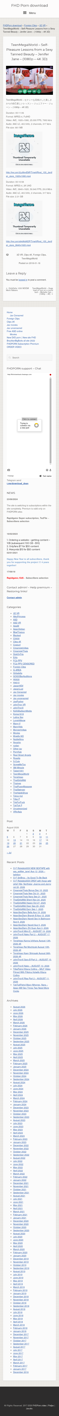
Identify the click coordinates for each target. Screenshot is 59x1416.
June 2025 (18, 1050)
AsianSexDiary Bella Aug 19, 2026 (29, 912)
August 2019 (19, 1271)
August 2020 (19, 1233)
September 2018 (21, 1305)
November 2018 (21, 1299)
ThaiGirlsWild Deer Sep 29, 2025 (29, 905)
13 (14, 839)
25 (47, 843)
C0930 (16, 638)
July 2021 (17, 1198)
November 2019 (21, 1261)
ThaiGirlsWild (19, 780)
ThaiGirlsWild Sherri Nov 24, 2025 (29, 899)
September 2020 (21, 1230)
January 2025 (19, 1066)
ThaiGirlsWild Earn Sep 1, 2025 (28, 909)
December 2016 (21, 1372)
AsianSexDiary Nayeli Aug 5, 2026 (29, 924)
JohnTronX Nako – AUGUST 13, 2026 (31, 965)
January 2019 (19, 1293)
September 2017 (21, 1343)
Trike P (16, 799)
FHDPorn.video (39, 1405)
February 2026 (20, 1025)
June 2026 (18, 1013)
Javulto (29, 1408)
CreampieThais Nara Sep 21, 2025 (30, 896)
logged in (23, 279)
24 (40, 843)
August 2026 (19, 1006)
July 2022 (17, 1161)
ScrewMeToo (19, 764)
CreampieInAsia (20, 647)
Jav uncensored (14, 327)
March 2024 (19, 1098)
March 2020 (19, 1249)
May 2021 (18, 1205)
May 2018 (18, 1318)
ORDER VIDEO (14, 346)
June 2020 (18, 1239)
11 (47, 836)
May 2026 (18, 1016)
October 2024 (19, 1076)
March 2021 (19, 1211)
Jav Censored (16, 315)
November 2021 (21, 1186)
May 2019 (18, 1280)
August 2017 (19, 1346)
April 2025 (18, 1057)
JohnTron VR (19, 704)
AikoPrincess (19, 616)
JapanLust (18, 688)
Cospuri (17, 644)
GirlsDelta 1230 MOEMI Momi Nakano (17, 289)
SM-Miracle (18, 767)
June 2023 (18, 1126)
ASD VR (17, 622)
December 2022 (21, 1145)
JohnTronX (18, 707)
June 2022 (18, 1164)
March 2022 (19, 1173)
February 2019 (20, 1290)
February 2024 (20, 1101)
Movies (13, 334)
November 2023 (21, 1110)
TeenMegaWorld (30, 258)
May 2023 (18, 1129)
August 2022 (19, 1157)
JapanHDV (18, 685)
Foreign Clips (30, 25)
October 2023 (19, 1113)
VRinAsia (17, 811)
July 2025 (17, 1047)
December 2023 (21, 1107)
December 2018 (21, 1296)
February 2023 (20, 1139)
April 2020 (18, 1246)
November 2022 (21, 1148)
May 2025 (18, 1053)
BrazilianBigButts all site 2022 (21, 340)
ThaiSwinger (19, 789)
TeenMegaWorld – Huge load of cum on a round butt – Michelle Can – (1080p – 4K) (42, 291)
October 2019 (19, 1264)
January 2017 (19, 1368)
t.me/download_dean (17, 483)
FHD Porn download (29, 5)
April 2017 (18, 1359)
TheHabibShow (20, 792)
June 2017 (18, 1353)
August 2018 (19, 1309)
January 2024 (19, 1104)
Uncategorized (20, 808)
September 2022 (21, 1154)
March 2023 (19, 1135)
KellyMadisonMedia (22, 710)
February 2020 (20, 1252)
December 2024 (21, 1069)
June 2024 (18, 1088)
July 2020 (17, 1236)
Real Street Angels (22, 754)
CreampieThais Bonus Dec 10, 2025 (30, 890)
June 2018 (18, 1315)
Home (10, 312)
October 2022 (19, 1151)
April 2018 (18, 1321)
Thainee (17, 783)
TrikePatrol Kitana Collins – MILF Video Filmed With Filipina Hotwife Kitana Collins (32, 972)
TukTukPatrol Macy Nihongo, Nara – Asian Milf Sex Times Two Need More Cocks (31, 987)
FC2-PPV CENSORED (23, 663)
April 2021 (18, 1208)
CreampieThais (20, 651)
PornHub (17, 751)
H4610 (16, 682)
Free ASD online (15, 331)
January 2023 (19, 1142)
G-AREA (17, 669)
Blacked (17, 635)
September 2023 (21, 1116)
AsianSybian (19, 628)
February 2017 (20, 1365)
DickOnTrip (18, 654)
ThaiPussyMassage (22, 786)
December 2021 (21, 1183)
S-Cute (16, 761)
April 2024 (18, 1094)
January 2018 (19, 1331)
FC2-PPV (17, 660)
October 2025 (19, 1038)
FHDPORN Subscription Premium (23, 343)
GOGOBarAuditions (22, 676)
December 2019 (21, 1258)
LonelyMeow (19, 720)
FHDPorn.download (12, 25)
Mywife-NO (18, 736)
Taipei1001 (18, 770)
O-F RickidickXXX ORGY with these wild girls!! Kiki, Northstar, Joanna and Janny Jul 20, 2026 (32, 884)
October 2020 (19, 1227)
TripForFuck (19, 802)
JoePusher (18, 701)
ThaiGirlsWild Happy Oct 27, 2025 (29, 902)
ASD (15, 619)
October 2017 (19, 1340)
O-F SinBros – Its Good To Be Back (30, 877)
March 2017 (19, 1362)
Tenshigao (18, 776)
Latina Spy (18, 717)
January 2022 (19, 1179)
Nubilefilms (18, 739)
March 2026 (19, 1022)
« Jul (9, 852)
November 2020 (21, 1224)
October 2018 (19, 1302)
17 (40, 839)
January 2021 (19, 1217)
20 (14, 843)
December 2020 (21, 1220)
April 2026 (18, 1019)
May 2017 (18, 1356)
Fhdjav (51, 1405)
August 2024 (19, 1082)
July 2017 (17, 1350)
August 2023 (19, 1120)
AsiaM (16, 625)
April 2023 (18, 1132)
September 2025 (21, 1041)
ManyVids (18, 726)
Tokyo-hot (18, 795)
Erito (15, 657)
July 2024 (17, 1085)
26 (8, 846)
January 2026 (19, 1028)
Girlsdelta (17, 673)
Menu (32, 13)
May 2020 (18, 1242)
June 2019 (18, 1277)
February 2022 (20, 1176)
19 (8, 843)
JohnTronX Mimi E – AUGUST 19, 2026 (32, 931)
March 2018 (19, 1324)
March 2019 (19, 1287)
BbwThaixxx (19, 632)
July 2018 (17, 1312)
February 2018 (20, 1327)
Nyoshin (17, 742)
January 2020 (19, 1255)
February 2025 (20, 1063)
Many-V (16, 723)
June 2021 (18, 1201)
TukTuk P (17, 805)
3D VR (42, 25)
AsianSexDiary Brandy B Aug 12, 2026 (31, 915)
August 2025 (19, 1044)
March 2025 (19, 1060)
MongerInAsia (19, 729)
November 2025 (21, 1035)
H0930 (16, 679)
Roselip (16, 758)
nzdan (16, 745)
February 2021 (20, 1214)
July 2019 (17, 1274)
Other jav (17, 748)
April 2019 (18, 1283)
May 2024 (18, 1091)
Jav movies (12, 324)
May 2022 (18, 1167)
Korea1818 (18, 713)
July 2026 (17, 1009)
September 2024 (21, 1079)
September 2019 (21, 1268)
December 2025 (21, 1031)
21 (21, 843)
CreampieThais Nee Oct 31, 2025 (29, 893)
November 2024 (21, 1072)
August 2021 (19, 1195)
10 (40, 836)
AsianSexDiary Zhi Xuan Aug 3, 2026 (31, 928)
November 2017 (21, 1337)
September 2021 (21, 1192)
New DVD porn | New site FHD (21, 337)
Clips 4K (28, 254)
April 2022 (18, 1170)
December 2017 (21, 1334)
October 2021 (19, 1189)
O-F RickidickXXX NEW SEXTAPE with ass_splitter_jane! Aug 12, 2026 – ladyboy (31, 871)
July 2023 (17, 1123)
